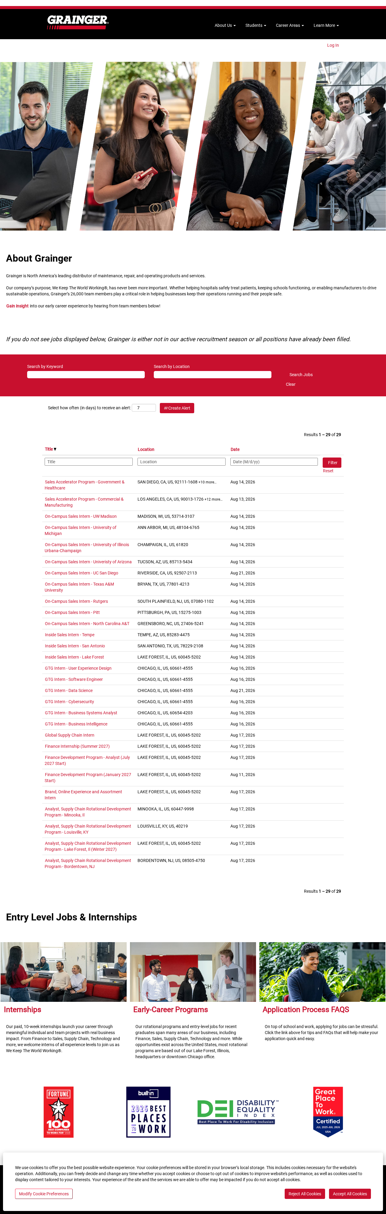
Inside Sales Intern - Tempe (69, 634)
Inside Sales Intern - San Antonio (75, 645)
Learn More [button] (325, 25)
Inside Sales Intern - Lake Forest (74, 657)
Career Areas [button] (288, 25)
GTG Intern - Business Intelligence (76, 724)
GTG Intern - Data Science (69, 690)
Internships (22, 1009)
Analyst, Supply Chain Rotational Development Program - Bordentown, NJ (88, 863)
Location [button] (146, 449)
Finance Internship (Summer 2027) (77, 746)
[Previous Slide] (8, 1112)
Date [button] (235, 449)
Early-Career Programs (170, 1009)
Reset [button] (328, 470)
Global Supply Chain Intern (69, 735)
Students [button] (254, 25)
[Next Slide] (377, 1112)
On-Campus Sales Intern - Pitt (72, 612)
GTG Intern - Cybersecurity (69, 701)
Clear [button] (291, 384)
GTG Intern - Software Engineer (74, 679)
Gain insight (17, 306)
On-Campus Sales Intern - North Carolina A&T (87, 623)
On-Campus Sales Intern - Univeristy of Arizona (88, 561)
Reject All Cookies (305, 1193)
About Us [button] (224, 25)
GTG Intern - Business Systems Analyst (81, 712)
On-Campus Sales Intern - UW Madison (81, 516)
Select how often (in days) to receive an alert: (89, 407)
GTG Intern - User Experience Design (78, 668)
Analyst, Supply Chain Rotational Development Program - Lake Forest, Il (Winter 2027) (88, 846)
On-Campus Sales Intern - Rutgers (76, 601)
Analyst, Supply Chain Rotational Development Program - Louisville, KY (88, 829)
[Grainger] (78, 22)
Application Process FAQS (306, 1009)
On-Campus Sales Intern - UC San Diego (81, 573)
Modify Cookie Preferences (44, 1193)
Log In (333, 45)
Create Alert (178, 408)
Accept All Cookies (350, 1193)
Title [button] (49, 449)
